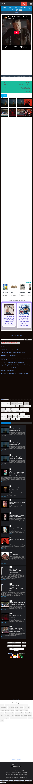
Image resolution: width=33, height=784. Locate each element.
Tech (24, 416)
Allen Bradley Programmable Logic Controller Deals (15, 571)
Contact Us (24, 772)
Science (15, 416)
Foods (12, 408)
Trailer (28, 416)
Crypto (21, 406)
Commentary (4, 406)
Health (27, 408)
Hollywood (8, 411)
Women (13, 419)
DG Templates (15, 777)
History (3, 411)
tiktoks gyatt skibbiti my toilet (7, 370)
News (6, 414)
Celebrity (26, 403)
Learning (18, 411)
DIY (29, 406)
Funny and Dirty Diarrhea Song (8, 355)
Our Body (12, 414)
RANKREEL (5, 4)
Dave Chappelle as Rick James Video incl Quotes (13, 352)
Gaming (22, 408)
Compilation (12, 406)
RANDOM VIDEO (16, 759)
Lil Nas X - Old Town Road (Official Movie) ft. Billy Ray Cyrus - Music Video (16, 630)
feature (3, 408)
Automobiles (14, 403)
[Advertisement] (16, 61)
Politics (17, 414)
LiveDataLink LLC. (23, 777)
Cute (26, 406)
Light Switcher (6, 73)
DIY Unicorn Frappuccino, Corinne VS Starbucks (12, 362)
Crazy (17, 406)
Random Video (16, 699)
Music (16, 12)
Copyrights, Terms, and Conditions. (13, 772)
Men (27, 411)
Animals (8, 403)
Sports (19, 416)
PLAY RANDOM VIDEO (16, 335)
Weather (8, 419)
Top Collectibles (13, 554)
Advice (2, 403)
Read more (3, 436)
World (17, 419)
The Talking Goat (5, 347)
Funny (17, 408)
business (20, 403)
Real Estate (4, 416)
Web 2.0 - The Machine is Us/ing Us (9, 349)
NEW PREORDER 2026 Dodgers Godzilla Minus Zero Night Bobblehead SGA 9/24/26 (24, 320)
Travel (2, 419)
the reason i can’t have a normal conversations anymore (14, 373)
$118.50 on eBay (24, 325)
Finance (8, 408)
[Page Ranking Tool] (13, 653)
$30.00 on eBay (9, 323)
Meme (23, 411)
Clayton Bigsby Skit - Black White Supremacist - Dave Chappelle (16, 365)
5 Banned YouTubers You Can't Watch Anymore (12, 367)
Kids (13, 411)
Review (10, 416)
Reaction (22, 414)
